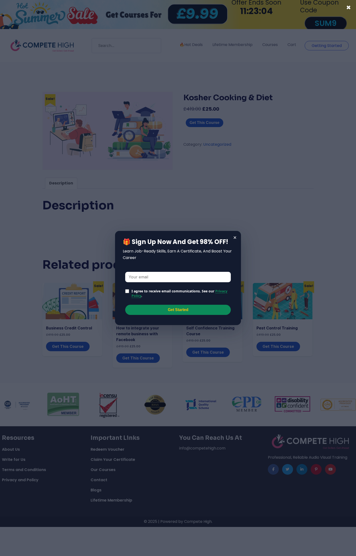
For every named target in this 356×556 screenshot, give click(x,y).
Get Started (178, 310)
